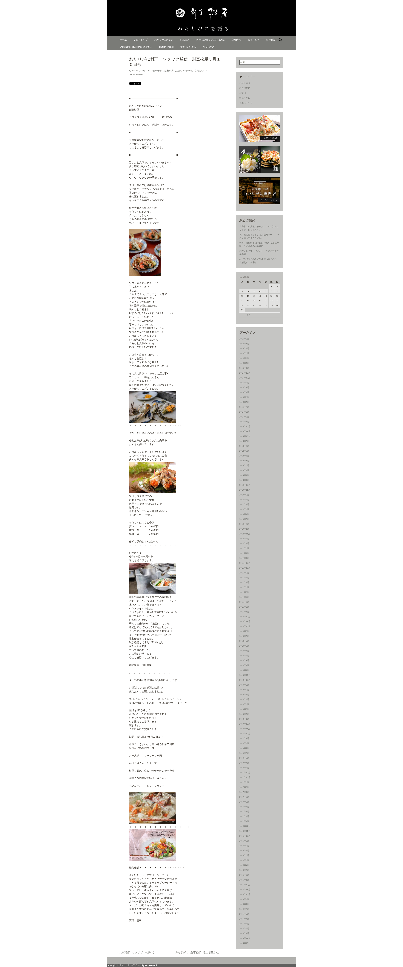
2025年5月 (244, 402)
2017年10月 (244, 777)
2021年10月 (244, 567)
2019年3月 (244, 709)
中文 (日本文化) (188, 46)
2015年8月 (244, 899)
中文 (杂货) (209, 46)
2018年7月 (244, 748)
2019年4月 (244, 704)
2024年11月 (244, 431)
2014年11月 (244, 938)
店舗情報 (236, 39)
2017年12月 (244, 772)
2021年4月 (244, 597)
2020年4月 (244, 655)
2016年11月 (244, 831)
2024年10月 (244, 436)
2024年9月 (244, 441)
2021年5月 (244, 592)
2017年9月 (244, 782)
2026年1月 (244, 368)
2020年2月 (244, 665)
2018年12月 (244, 723)
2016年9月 (244, 840)
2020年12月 (244, 616)
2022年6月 (244, 548)
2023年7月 (244, 504)
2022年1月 (244, 558)
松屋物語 (271, 39)
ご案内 (178, 70)
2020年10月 (244, 626)
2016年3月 (244, 870)
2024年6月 (244, 455)
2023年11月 (244, 489)
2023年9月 (244, 494)
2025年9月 (244, 382)
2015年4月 (244, 918)
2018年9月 (244, 738)
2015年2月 (244, 928)
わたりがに (187, 70)
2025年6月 (244, 397)
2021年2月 (244, 606)
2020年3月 (244, 660)
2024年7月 (244, 450)
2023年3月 (244, 519)
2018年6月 (244, 753)
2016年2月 (244, 874)
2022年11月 (244, 533)
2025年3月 (244, 411)
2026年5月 (244, 348)
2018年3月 (244, 767)
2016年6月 (244, 855)
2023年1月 (244, 528)
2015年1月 (244, 933)
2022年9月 (244, 538)
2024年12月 (244, 426)
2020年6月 (244, 645)
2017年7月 (244, 792)
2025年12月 (244, 372)
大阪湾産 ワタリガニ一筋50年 (138, 952)
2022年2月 (244, 553)
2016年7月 (244, 850)
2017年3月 (244, 811)
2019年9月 (244, 684)
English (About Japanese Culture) (136, 46)
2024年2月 (244, 475)
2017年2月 (244, 816)
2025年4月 (244, 407)
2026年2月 (244, 363)
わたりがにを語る (128, 965)
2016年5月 (244, 860)
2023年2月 (244, 523)
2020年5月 (244, 650)
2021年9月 (244, 572)
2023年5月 (244, 509)
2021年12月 (244, 562)
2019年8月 (244, 689)
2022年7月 (244, 543)
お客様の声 (168, 70)
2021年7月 (244, 582)
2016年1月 (244, 879)
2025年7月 (244, 392)
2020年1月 (244, 670)
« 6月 (248, 314)
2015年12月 (244, 884)
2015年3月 (244, 923)
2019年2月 (244, 714)
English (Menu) (166, 46)
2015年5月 (244, 913)
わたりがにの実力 (163, 39)
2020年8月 (244, 636)
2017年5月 (244, 801)
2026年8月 (244, 338)
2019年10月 (244, 679)
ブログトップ (140, 39)
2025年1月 (244, 421)
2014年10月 (244, 943)
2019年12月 (244, 675)
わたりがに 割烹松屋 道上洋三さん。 (199, 952)
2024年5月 (244, 460)
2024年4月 (244, 465)
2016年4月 (244, 865)
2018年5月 (244, 757)
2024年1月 (244, 480)
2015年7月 (244, 904)
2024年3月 (244, 470)
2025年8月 (244, 387)
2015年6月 (244, 909)
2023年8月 (244, 499)
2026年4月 (244, 353)
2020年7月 (244, 640)
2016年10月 (244, 835)
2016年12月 (244, 826)
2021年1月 (244, 611)
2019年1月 (244, 718)
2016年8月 (244, 845)
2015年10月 (244, 894)
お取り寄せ (253, 39)
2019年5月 (244, 699)
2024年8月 (244, 446)
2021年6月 (244, 587)
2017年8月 (244, 787)
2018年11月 (244, 728)
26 (254, 305)
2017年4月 (244, 806)
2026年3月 (244, 358)
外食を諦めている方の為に (210, 39)
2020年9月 (244, 631)
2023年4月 (244, 514)
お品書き (185, 39)
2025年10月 (244, 377)
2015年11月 (244, 889)
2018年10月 (244, 733)
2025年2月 (244, 416)
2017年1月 (244, 821)
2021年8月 (244, 577)
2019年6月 (244, 694)
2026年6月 (244, 343)
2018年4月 (244, 762)
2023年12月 (244, 485)
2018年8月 (244, 743)
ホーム (123, 39)
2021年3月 (244, 601)
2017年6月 (244, 796)
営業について (201, 70)
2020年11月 (244, 621)
